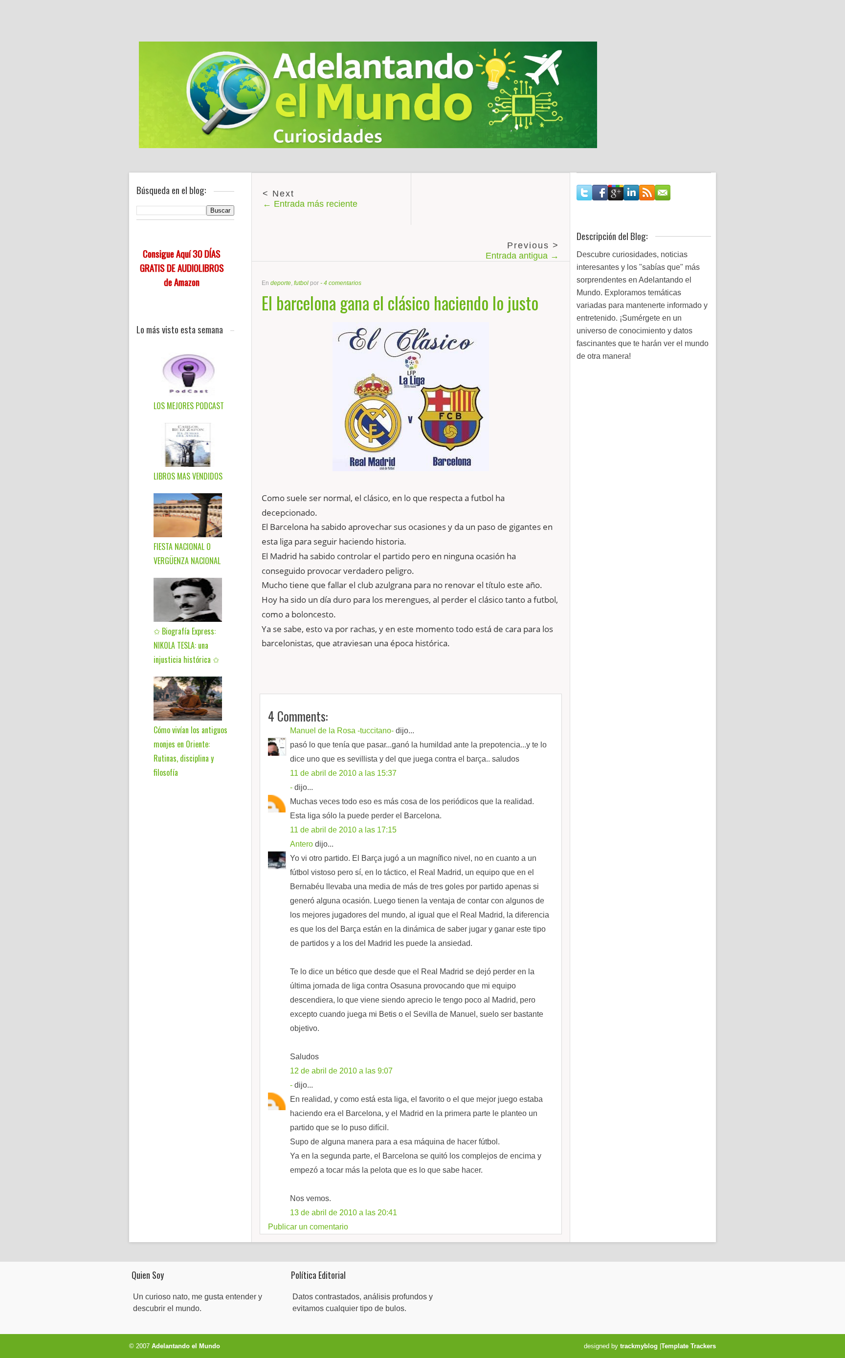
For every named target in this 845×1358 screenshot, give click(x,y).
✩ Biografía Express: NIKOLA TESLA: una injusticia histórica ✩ (186, 645)
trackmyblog (639, 1346)
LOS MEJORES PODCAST (189, 406)
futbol (301, 283)
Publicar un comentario (308, 1227)
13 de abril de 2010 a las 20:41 (343, 1212)
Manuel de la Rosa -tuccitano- (342, 730)
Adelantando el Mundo (186, 1346)
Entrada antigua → (522, 256)
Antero (301, 844)
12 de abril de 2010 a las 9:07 (341, 1071)
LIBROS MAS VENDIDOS (188, 476)
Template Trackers (688, 1346)
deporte (280, 283)
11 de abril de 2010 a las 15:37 (343, 773)
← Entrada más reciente (310, 204)
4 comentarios (342, 283)
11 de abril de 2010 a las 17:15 (343, 830)
